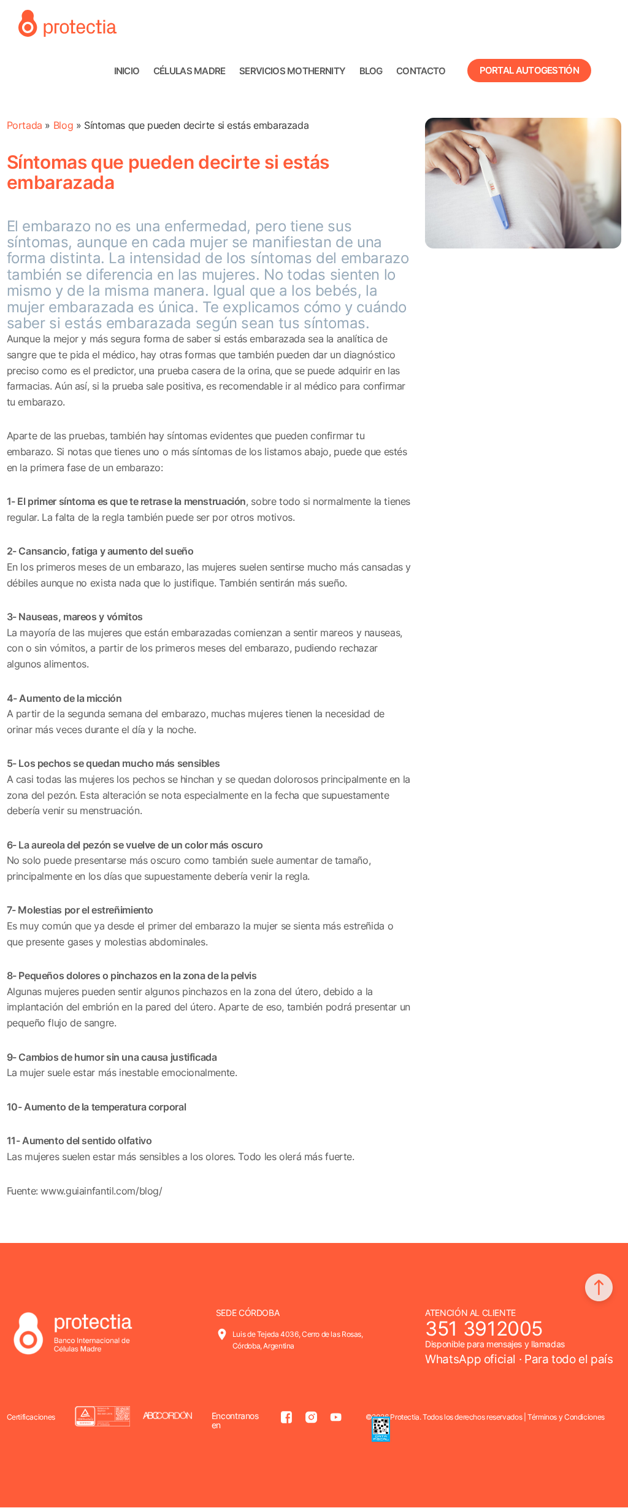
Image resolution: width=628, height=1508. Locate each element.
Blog (371, 71)
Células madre (189, 71)
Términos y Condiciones (566, 1416)
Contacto (420, 71)
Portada (24, 125)
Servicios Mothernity (292, 71)
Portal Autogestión (529, 70)
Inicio (127, 71)
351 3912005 (484, 1329)
